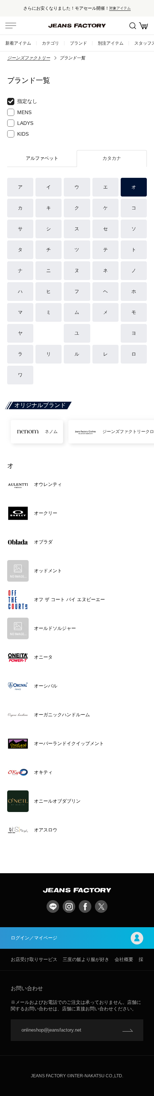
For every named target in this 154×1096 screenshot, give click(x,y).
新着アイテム (18, 43)
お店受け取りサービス (34, 959)
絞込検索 (132, 26)
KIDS (23, 134)
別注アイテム (111, 43)
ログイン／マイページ (34, 938)
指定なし (27, 101)
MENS (24, 112)
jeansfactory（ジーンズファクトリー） (77, 25)
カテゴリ (50, 43)
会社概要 (124, 959)
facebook (85, 906)
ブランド (78, 43)
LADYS (25, 123)
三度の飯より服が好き (86, 959)
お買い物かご (143, 26)
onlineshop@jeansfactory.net (51, 1030)
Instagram (69, 906)
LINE (53, 906)
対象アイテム (120, 8)
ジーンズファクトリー (28, 57)
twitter (101, 906)
